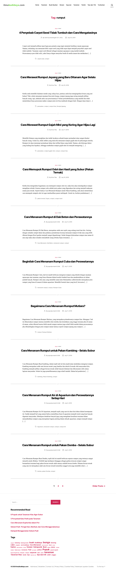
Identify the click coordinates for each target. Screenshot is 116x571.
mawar (12, 550)
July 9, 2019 (68, 403)
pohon (39, 550)
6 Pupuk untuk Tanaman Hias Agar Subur (27, 515)
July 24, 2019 (71, 37)
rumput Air (63, 426)
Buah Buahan (53, 5)
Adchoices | (34, 566)
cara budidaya (25, 545)
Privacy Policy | (60, 566)
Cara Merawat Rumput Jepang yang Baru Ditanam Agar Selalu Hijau (58, 79)
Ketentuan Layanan (81, 566)
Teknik (83, 5)
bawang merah (24, 542)
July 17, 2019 (65, 130)
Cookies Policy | (70, 566)
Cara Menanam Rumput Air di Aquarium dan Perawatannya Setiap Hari (58, 397)
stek (38, 552)
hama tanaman (19, 547)
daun (50, 545)
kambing (39, 376)
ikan (45, 547)
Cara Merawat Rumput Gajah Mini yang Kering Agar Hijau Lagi (58, 124)
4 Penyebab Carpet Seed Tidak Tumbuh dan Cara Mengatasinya (58, 32)
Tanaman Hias (16, 555)
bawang (17, 543)
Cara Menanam (41, 243)
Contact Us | (50, 566)
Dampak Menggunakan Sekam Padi (24, 531)
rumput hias (52, 106)
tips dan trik (41, 555)
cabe (13, 545)
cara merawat (45, 545)
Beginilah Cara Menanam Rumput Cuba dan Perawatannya (58, 261)
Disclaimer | (42, 566)
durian (53, 545)
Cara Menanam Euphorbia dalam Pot (25, 523)
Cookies (91, 566)
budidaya (38, 543)
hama (13, 547)
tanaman (49, 552)
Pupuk (47, 198)
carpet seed (40, 59)
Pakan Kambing (47, 376)
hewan (30, 547)
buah (31, 542)
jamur (53, 547)
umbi (49, 555)
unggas (53, 555)
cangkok (18, 545)
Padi (29, 550)
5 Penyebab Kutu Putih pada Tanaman (25, 519)
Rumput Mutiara (47, 332)
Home (37, 5)
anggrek (12, 542)
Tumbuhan (101, 5)
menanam (24, 550)
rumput (47, 59)
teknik (24, 555)
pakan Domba (46, 471)
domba (39, 471)
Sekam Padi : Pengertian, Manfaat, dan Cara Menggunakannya (35, 527)
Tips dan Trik (92, 5)
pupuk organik (54, 550)
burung (53, 543)
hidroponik (37, 547)
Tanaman (44, 5)
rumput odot (58, 198)
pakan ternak (41, 198)
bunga (46, 542)
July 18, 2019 (65, 85)
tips (28, 555)
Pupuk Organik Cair (15, 552)
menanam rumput (59, 243)
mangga (57, 547)
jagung (49, 547)
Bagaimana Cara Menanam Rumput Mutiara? (58, 306)
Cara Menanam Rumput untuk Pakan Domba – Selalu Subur (58, 445)
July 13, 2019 (68, 222)
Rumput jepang (61, 106)
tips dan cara (33, 555)
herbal (24, 547)
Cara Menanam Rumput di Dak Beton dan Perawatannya (58, 217)
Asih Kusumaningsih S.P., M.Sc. (54, 37)
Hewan (62, 5)
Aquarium (40, 426)
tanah (42, 552)
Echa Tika (54, 85)
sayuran (33, 552)
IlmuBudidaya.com (22, 566)
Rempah (22, 552)
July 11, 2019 (68, 266)
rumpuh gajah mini (49, 151)
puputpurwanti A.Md (54, 222)
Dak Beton (50, 243)
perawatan (40, 106)
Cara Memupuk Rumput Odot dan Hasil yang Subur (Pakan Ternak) (58, 171)
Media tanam (18, 550)
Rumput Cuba (57, 287)
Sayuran (68, 5)
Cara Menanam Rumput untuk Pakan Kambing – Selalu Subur (58, 350)
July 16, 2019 (65, 177)
